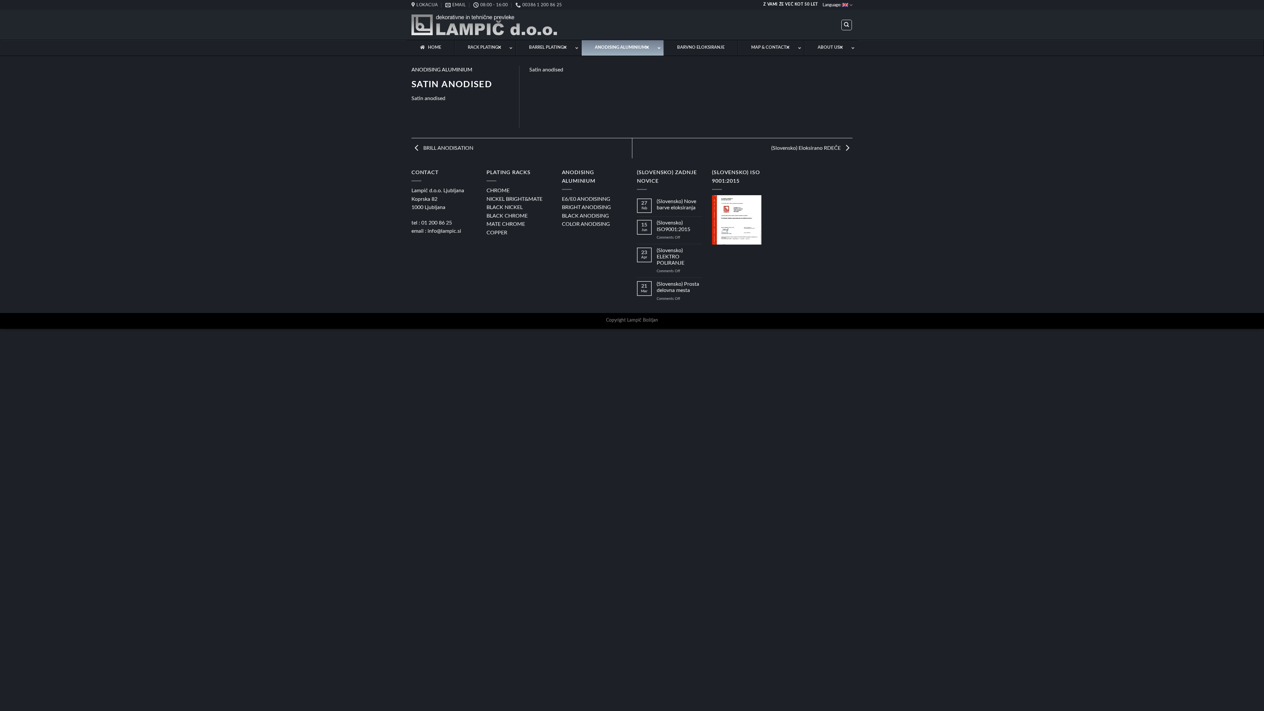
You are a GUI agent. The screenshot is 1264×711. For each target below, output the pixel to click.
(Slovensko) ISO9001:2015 (673, 226)
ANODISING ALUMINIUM (441, 69)
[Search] (846, 25)
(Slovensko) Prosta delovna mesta (678, 287)
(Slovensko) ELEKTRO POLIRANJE (670, 257)
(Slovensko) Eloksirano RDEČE (806, 148)
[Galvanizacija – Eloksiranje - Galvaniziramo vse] (484, 25)
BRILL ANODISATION (447, 148)
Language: (832, 5)
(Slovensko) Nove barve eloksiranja (676, 204)
